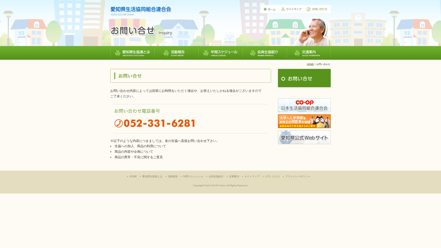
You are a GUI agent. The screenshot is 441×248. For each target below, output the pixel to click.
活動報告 (173, 176)
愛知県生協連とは (152, 176)
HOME (310, 64)
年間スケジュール (193, 176)
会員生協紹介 (216, 176)
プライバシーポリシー (298, 176)
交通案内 (234, 176)
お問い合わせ (272, 176)
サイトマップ (252, 176)
